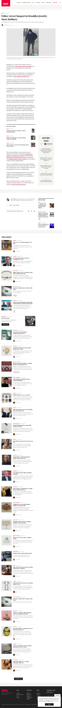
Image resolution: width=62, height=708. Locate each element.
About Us (38, 693)
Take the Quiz (5, 324)
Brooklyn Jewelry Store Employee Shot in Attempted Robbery (16, 131)
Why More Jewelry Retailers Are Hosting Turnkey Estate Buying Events (22, 364)
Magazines (48, 2)
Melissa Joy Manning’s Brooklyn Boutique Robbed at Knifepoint (16, 138)
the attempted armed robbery (24, 66)
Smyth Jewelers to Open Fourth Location (22, 553)
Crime (2, 13)
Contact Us (39, 694)
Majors (14, 393)
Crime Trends (16, 205)
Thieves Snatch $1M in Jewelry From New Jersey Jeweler (43, 226)
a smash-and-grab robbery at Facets (19, 156)
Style (33, 2)
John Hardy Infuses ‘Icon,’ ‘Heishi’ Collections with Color (21, 662)
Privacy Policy (34, 704)
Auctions (15, 346)
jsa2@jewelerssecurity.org (18, 184)
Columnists (15, 471)
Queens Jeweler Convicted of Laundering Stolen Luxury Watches (17, 145)
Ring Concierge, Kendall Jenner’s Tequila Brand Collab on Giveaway (22, 489)
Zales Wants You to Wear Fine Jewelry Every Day (23, 441)
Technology (15, 330)
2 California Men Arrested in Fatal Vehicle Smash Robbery (46, 174)
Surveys (14, 240)
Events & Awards (16, 377)
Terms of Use (27, 704)
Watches (14, 256)
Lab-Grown (15, 486)
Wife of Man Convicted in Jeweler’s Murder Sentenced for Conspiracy (23, 568)
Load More (18, 678)
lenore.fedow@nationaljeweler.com (10, 25)
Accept (49, 704)
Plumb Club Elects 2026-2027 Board (21, 395)
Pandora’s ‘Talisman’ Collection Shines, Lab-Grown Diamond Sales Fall (22, 613)
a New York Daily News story (21, 76)
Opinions (38, 2)
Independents (16, 551)
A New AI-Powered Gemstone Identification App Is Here (20, 332)
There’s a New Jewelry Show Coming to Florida (22, 538)
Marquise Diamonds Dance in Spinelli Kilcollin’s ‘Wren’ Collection (22, 522)
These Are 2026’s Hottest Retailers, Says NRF (22, 243)
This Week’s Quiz (5, 318)
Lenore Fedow (6, 24)
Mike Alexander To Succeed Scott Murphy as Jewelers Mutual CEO (46, 159)
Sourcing (15, 455)
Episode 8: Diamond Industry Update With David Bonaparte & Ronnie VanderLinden (46, 150)
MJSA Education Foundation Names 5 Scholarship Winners (21, 380)
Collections (15, 270)
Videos (43, 2)
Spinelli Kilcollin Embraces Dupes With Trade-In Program (46, 167)
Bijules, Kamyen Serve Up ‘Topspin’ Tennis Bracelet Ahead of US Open (23, 273)
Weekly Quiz (29, 694)
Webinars (28, 693)
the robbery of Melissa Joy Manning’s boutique (19, 154)
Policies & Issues (16, 423)
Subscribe (55, 2)
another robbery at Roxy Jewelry (17, 159)
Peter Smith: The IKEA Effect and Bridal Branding (46, 181)
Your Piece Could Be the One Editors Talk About (22, 288)
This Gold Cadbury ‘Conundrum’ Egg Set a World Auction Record (23, 629)
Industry (19, 2)
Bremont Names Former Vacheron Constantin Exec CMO (21, 258)
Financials (15, 610)
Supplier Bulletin (16, 597)
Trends (14, 581)
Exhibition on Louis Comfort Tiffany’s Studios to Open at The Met (21, 505)
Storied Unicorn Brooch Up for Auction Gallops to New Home (22, 348)
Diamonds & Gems (26, 2)
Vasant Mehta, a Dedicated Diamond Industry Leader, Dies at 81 (21, 457)
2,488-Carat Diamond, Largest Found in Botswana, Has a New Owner (22, 646)
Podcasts (15, 300)
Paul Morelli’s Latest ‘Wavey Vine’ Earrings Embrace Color (23, 583)
